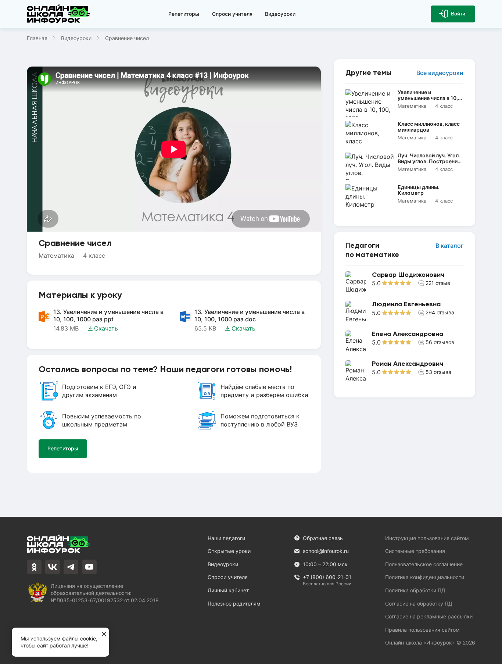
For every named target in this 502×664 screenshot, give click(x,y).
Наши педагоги (226, 538)
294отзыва (440, 312)
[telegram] (71, 567)
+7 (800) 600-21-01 (327, 577)
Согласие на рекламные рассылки (429, 616)
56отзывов (440, 342)
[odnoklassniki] (34, 567)
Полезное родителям (234, 603)
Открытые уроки (229, 551)
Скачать (106, 328)
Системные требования (415, 551)
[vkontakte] (52, 567)
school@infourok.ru (326, 551)
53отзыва (438, 372)
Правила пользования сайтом (422, 629)
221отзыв (438, 283)
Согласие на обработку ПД (418, 603)
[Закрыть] (104, 634)
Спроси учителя (232, 14)
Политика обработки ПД (415, 590)
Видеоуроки (280, 14)
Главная (37, 38)
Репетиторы (183, 14)
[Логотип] (60, 14)
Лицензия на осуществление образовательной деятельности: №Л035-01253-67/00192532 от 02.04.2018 (105, 593)
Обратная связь (323, 538)
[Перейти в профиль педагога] (404, 282)
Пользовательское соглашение (424, 564)
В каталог (449, 245)
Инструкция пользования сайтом (427, 538)
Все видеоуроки (439, 72)
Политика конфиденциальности (424, 577)
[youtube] (89, 567)
